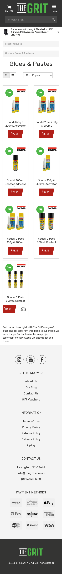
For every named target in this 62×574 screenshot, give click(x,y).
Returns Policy (31, 433)
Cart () (9, 11)
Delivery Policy (31, 439)
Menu (54, 11)
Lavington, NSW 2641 (31, 467)
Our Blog (31, 387)
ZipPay (31, 445)
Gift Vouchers (31, 399)
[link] (31, 32)
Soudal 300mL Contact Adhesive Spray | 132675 (15, 184)
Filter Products (13, 43)
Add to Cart (9, 93)
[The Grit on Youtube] (30, 359)
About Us (31, 381)
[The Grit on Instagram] (19, 359)
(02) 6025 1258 (31, 479)
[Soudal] (21, 91)
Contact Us (31, 393)
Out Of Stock (40, 151)
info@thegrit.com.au (31, 473)
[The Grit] (31, 552)
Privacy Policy (31, 427)
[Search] (53, 19)
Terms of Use (31, 421)
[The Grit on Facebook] (42, 359)
